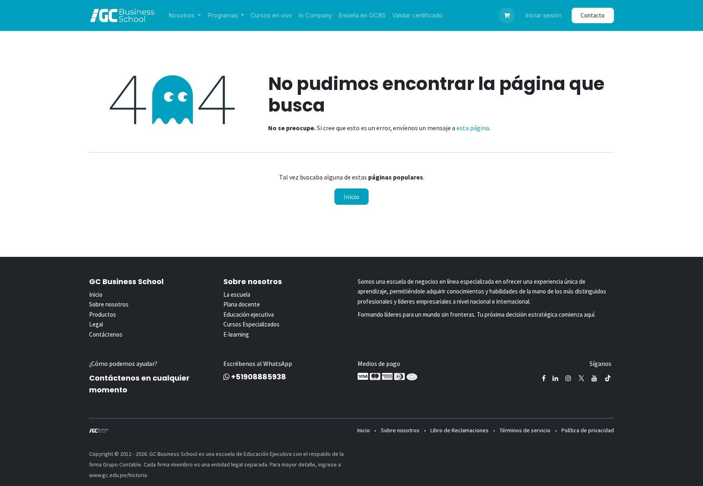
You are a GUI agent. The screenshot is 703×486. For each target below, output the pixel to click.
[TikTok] (608, 378)
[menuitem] (184, 16)
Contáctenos (105, 334)
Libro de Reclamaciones (459, 430)
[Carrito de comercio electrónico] (507, 15)
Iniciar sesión (543, 15)
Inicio (351, 197)
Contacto (593, 15)
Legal (96, 324)
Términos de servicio (525, 430)
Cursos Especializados (251, 324)
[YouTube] (594, 378)
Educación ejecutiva (248, 314)
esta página (472, 128)
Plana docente (241, 304)
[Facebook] (543, 378)
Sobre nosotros (109, 304)
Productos (102, 314)
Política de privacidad (587, 430)
